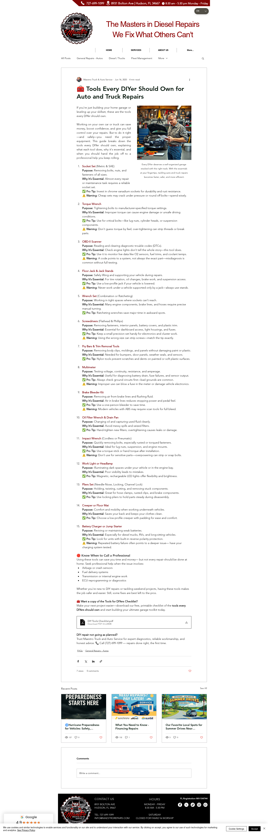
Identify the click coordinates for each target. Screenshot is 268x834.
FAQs (80, 650)
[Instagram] (199, 805)
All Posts (66, 58)
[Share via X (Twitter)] (85, 661)
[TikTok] (193, 805)
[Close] (264, 829)
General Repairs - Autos (90, 58)
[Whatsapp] (205, 805)
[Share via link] (100, 661)
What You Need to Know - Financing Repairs (132, 726)
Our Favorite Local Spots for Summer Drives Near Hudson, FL (184, 726)
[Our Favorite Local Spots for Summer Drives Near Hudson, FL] (184, 706)
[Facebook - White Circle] (180, 805)
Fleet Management (141, 58)
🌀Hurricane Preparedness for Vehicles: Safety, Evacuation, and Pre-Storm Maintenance (82, 726)
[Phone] (83, 3)
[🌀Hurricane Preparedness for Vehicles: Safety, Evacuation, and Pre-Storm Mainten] (83, 706)
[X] (186, 805)
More (161, 58)
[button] (202, 58)
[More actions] (189, 79)
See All (203, 688)
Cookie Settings (236, 828)
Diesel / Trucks (117, 58)
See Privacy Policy (26, 830)
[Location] (108, 3)
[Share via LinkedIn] (93, 661)
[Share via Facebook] (78, 661)
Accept (254, 828)
